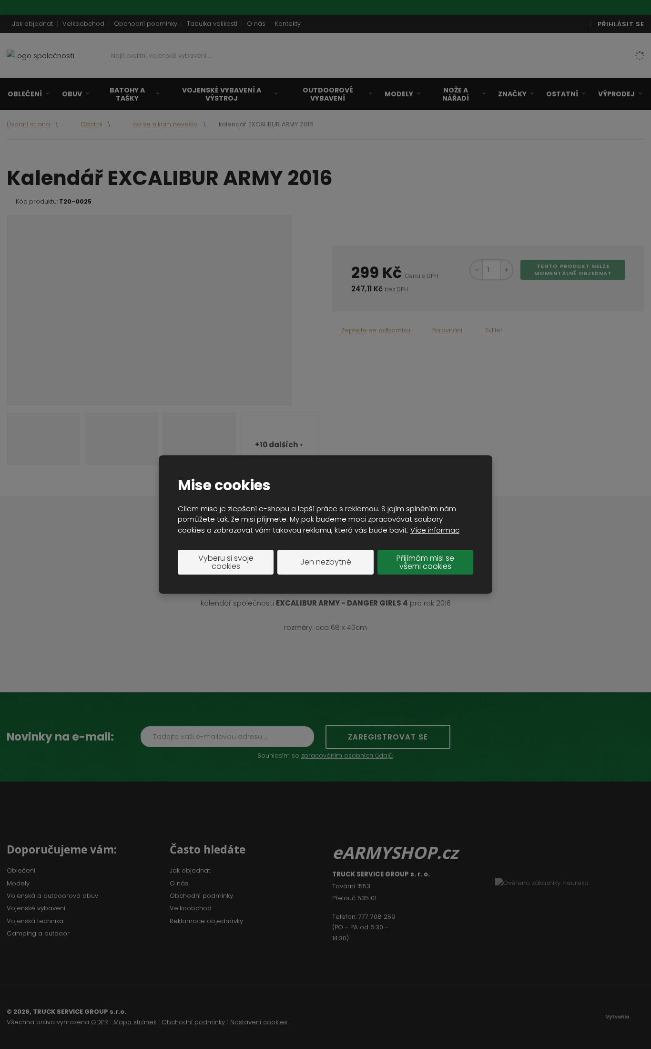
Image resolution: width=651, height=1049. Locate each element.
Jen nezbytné (325, 561)
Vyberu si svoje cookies (226, 562)
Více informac (434, 530)
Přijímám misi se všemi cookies (425, 562)
